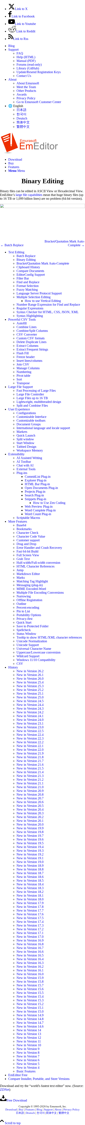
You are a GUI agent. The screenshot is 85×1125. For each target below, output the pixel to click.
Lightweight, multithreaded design (39, 402)
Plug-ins (22, 473)
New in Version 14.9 (30, 1015)
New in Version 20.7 (30, 798)
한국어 (21, 114)
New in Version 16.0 (30, 974)
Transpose (23, 383)
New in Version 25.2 (30, 690)
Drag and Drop (26, 544)
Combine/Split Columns (32, 330)
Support (13, 49)
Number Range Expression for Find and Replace (48, 304)
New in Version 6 (28, 1060)
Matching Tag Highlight (32, 581)
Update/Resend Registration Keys (39, 72)
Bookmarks (24, 529)
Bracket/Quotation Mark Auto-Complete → (65, 243)
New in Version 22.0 (30, 749)
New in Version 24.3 (30, 708)
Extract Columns (27, 345)
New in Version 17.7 (30, 910)
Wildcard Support (28, 656)
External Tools (26, 469)
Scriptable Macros (28, 517)
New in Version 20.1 (30, 820)
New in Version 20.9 (30, 791)
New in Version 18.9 (30, 865)
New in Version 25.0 (30, 697)
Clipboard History (28, 267)
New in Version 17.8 (30, 906)
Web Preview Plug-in (39, 506)
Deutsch (22, 118)
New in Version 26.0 (30, 678)
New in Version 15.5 (30, 993)
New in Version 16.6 (30, 951)
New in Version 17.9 (30, 903)
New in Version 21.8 (30, 757)
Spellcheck (24, 630)
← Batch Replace (12, 245)
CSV (20, 663)
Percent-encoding (28, 607)
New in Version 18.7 (30, 873)
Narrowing (24, 596)
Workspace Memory (30, 450)
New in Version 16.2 (30, 966)
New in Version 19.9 (30, 828)
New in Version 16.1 (30, 970)
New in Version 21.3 (30, 776)
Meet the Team (26, 87)
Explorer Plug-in (35, 480)
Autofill (22, 323)
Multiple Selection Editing (34, 297)
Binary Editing (26, 259)
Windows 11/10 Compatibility (36, 660)
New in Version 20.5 (30, 805)
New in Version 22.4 (30, 734)
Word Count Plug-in (38, 514)
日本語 (21, 110)
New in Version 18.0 (30, 899)
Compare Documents (30, 271)
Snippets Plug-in (35, 499)
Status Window (26, 633)
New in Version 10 (29, 1045)
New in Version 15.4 (30, 996)
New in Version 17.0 (30, 936)
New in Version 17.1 (30, 933)
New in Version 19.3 (30, 850)
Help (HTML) (26, 57)
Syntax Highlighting (30, 316)
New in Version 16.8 (30, 944)
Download (11, 1109)
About (12, 79)
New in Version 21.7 (30, 761)
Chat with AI (25, 465)
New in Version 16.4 (30, 959)
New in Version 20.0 (30, 824)
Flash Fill (23, 353)
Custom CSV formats (31, 338)
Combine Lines (27, 327)
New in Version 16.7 (30, 948)
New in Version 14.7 (30, 1022)
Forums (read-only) (29, 64)
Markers (22, 431)
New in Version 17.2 (30, 929)
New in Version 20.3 (30, 813)
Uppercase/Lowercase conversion (38, 652)
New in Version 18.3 (30, 888)
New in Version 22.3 (30, 738)
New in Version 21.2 (30, 779)
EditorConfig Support (31, 274)
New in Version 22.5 (30, 731)
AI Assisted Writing (29, 458)
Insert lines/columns (29, 360)
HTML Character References (35, 566)
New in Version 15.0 (30, 1011)
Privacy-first (24, 618)
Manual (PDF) (26, 61)
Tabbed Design (26, 446)
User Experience (19, 409)
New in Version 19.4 (30, 847)
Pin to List (23, 611)
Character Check (27, 532)
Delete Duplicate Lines (31, 342)
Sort (19, 379)
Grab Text (23, 559)
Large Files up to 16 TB (32, 398)
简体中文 (23, 122)
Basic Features (26, 1071)
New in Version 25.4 (30, 682)
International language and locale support (43, 428)
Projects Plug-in (35, 491)
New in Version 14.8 (30, 1019)
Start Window (25, 443)
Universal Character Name (34, 648)
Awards (22, 94)
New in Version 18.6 (30, 877)
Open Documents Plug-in (41, 488)
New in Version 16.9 (30, 940)
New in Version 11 (29, 1041)
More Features (17, 521)
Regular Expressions (30, 308)
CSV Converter (27, 334)
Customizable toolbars (31, 420)
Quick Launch (26, 435)
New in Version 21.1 (30, 783)
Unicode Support (28, 645)
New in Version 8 (28, 1052)
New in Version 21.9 (30, 753)
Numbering (24, 372)
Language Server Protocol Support (39, 293)
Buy (21, 1109)
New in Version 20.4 (30, 809)
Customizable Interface (31, 416)
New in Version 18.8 (30, 869)
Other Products (26, 90)
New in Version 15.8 (30, 981)
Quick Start (24, 622)
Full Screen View (28, 555)
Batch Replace (26, 256)
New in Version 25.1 (30, 693)
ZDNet (4, 1089)
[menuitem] (46, 46)
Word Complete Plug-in (40, 510)
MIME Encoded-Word (31, 589)
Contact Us (24, 76)
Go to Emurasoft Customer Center (39, 102)
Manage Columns (28, 368)
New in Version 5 (28, 1064)
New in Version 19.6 (30, 839)
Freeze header (26, 357)
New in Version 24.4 (30, 705)
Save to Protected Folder (32, 626)
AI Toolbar (24, 461)
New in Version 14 (29, 1030)
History (13, 667)
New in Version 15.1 (30, 1007)
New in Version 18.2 (30, 892)
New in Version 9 (28, 1049)
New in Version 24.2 (30, 712)
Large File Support (20, 387)
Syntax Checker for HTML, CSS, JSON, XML (48, 312)
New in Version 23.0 (30, 727)
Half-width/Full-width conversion (38, 562)
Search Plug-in (34, 495)
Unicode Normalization (32, 641)
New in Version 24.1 (30, 716)
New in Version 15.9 (30, 978)
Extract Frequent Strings (32, 349)
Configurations (26, 413)
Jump (20, 570)
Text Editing (16, 252)
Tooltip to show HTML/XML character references (49, 637)
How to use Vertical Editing (43, 301)
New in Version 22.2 (30, 742)
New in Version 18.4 (30, 884)
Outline (21, 604)
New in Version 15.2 (30, 1004)
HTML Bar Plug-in (37, 484)
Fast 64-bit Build (27, 551)
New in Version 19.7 (30, 835)
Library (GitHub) (28, 68)
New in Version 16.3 (30, 963)
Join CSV (23, 364)
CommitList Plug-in (38, 476)
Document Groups (29, 424)
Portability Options (29, 615)
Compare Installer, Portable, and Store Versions (39, 1079)
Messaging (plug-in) (30, 585)
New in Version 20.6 (30, 802)
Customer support (28, 540)
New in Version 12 (29, 1037)
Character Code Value (31, 536)
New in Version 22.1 (30, 746)
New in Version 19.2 (30, 854)
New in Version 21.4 (30, 772)
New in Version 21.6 (30, 764)
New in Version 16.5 (30, 955)
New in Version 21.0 (30, 787)
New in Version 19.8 (30, 832)
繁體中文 (23, 126)
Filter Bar (23, 278)
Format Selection (28, 286)
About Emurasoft (28, 83)
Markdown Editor (28, 574)
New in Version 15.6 (30, 989)
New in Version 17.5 (30, 918)
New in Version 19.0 (30, 862)
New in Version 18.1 (30, 895)
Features (30, 1109)
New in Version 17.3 (30, 925)
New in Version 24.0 (30, 719)
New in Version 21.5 (30, 768)
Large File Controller (30, 394)
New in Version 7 (28, 1056)
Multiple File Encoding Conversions (40, 592)
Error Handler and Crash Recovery (39, 547)
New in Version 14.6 (30, 1026)
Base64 (21, 525)
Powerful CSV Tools (22, 319)
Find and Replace (28, 282)
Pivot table (23, 375)
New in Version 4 (28, 1067)
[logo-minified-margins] (29, 152)
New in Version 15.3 (30, 1000)
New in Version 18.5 (30, 880)
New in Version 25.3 (30, 686)
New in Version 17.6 (30, 914)
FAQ (20, 53)
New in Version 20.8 (30, 794)
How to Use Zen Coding (49, 503)
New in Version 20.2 (30, 817)
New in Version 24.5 (30, 701)
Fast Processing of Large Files (36, 390)
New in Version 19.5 (30, 843)
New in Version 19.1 (30, 858)
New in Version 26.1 (30, 675)
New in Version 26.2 (30, 671)
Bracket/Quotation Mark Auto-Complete (43, 263)
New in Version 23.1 (30, 723)
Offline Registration (29, 600)
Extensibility (16, 454)
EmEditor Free (17, 1075)
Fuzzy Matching (27, 289)
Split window (25, 439)
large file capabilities (29, 195)
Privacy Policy (26, 98)
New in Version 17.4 (30, 921)
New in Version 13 (29, 1034)
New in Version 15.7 (30, 985)
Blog (11, 46)
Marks (21, 577)
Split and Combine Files (32, 405)
